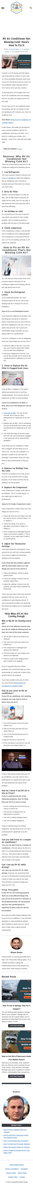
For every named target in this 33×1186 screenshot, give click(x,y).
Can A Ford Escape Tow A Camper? (16, 1141)
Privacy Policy (11, 1173)
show (19, 149)
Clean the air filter (10, 413)
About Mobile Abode (16, 1165)
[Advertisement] (16, 24)
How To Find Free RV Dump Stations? (17, 1144)
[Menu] (3, 8)
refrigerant (12, 178)
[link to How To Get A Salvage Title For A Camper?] (16, 991)
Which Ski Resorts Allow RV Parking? (17, 1147)
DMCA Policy (22, 1173)
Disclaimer (24, 1169)
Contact (22, 1177)
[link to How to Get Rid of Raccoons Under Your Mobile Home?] (16, 1041)
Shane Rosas (15, 49)
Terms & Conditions (12, 1169)
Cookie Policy (13, 1177)
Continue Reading (16, 1026)
